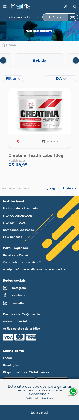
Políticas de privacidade (20, 208)
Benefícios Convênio (17, 255)
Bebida (39, 60)
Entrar (7, 358)
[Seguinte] (75, 188)
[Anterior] (47, 188)
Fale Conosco (12, 237)
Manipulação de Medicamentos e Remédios (34, 269)
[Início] (20, 6)
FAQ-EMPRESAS (14, 222)
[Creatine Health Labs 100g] (39, 111)
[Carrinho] (74, 6)
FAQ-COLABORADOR (17, 215)
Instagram (18, 288)
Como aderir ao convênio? (22, 262)
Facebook (18, 295)
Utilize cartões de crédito (21, 328)
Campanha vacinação (18, 229)
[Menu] (66, 6)
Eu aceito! (39, 412)
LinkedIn (17, 303)
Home (11, 45)
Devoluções (11, 365)
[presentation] (3, 60)
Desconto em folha (16, 321)
